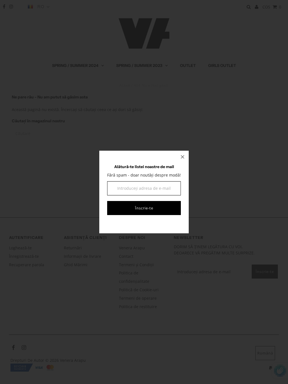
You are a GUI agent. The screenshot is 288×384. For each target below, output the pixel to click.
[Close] (182, 157)
